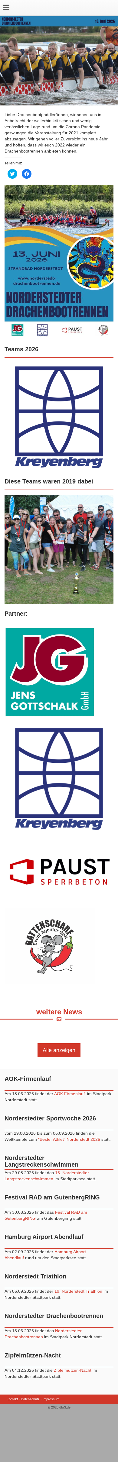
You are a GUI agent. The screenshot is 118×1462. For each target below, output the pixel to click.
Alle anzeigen (59, 1050)
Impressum (51, 1399)
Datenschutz (30, 1399)
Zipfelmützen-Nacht (72, 1370)
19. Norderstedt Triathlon (78, 1291)
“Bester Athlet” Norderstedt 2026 (69, 1139)
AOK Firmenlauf (70, 1093)
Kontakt (12, 1399)
